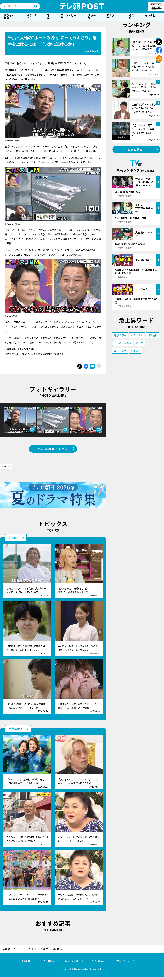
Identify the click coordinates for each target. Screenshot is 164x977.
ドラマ (139, 343)
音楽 (48, 16)
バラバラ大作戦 (122, 343)
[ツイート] (79, 366)
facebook (159, 50)
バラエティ (32, 16)
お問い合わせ (71, 961)
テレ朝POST (82, 6)
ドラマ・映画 (9, 16)
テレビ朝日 (27, 961)
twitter (159, 42)
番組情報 (152, 335)
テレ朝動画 (48, 961)
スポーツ (92, 16)
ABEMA (25, 353)
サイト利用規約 (96, 961)
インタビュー (150, 16)
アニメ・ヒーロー (68, 16)
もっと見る (135, 149)
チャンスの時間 (27, 349)
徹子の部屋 (120, 335)
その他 (131, 16)
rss (159, 58)
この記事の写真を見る (51, 449)
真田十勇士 (120, 350)
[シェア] (86, 366)
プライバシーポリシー (126, 961)
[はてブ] (92, 366)
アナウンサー (111, 16)
